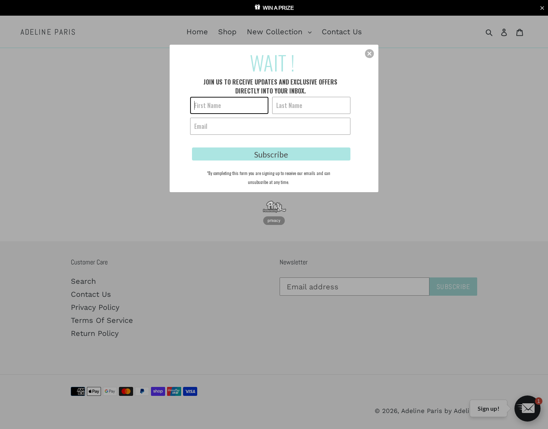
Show (274, 8)
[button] (542, 8)
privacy (274, 220)
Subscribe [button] (271, 154)
